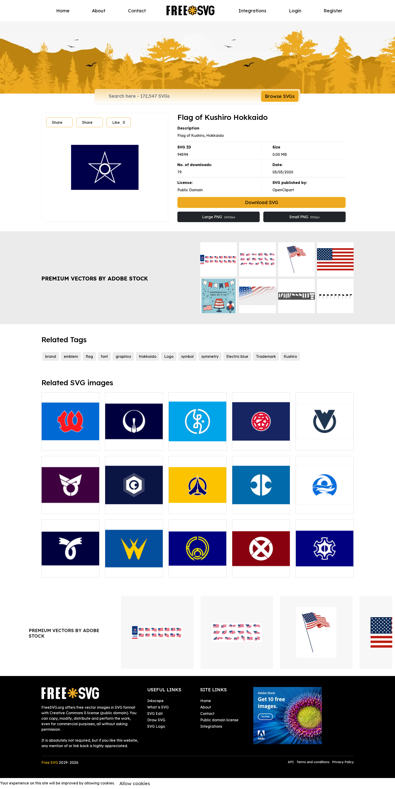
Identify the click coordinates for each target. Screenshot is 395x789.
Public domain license (219, 720)
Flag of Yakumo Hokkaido (324, 507)
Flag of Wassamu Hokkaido (324, 441)
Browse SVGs (280, 96)
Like (118, 122)
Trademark (266, 356)
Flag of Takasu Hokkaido (68, 571)
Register (333, 10)
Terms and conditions (312, 762)
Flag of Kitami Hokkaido (259, 507)
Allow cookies (134, 783)
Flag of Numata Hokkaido (260, 571)
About (98, 10)
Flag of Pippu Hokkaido (131, 571)
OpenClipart (283, 190)
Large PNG (218, 217)
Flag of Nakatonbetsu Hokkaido (324, 568)
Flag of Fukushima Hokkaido (197, 505)
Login (295, 10)
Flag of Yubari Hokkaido (132, 507)
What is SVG (158, 707)
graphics (123, 356)
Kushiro (290, 356)
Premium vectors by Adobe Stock (94, 278)
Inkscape (155, 700)
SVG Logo (156, 726)
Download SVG (261, 202)
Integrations (252, 10)
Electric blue (237, 356)
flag (89, 356)
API (291, 762)
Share (57, 122)
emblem (71, 356)
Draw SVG (156, 720)
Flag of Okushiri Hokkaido (196, 444)
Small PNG (304, 217)
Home (62, 10)
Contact (137, 10)
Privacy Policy (343, 762)
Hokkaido (147, 356)
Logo (168, 356)
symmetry (210, 356)
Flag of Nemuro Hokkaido (260, 444)
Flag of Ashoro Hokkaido (68, 507)
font (104, 356)
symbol (187, 356)
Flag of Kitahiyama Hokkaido (70, 441)
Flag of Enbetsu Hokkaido (196, 571)
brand (50, 356)
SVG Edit (155, 713)
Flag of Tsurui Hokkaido (131, 444)
